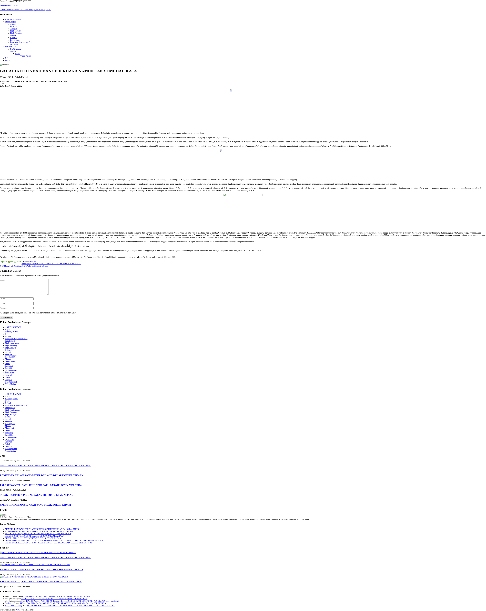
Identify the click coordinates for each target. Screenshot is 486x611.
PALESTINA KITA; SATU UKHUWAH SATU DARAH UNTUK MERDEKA (41, 485)
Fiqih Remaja (10, 348)
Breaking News (11, 332)
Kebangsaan (15, 40)
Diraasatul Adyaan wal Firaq (21, 42)
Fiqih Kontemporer (12, 343)
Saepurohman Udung (13, 605)
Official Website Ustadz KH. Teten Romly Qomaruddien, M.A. (25, 10)
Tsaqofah (8, 379)
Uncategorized (11, 382)
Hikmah (13, 38)
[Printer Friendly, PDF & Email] (11, 262)
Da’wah (13, 26)
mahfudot (14, 44)
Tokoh (7, 377)
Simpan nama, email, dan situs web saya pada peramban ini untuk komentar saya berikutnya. (40, 313)
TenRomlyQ (10, 603)
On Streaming (15, 49)
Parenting (9, 366)
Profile (7, 60)
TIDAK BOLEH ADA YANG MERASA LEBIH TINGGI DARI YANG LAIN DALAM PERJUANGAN (49, 543)
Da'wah (8, 336)
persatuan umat (11, 370)
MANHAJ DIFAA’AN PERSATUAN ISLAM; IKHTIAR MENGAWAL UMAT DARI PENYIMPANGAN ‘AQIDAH (54, 540)
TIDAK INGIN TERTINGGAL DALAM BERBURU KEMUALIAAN (36, 495)
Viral (18, 610)
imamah (8, 352)
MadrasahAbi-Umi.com (9, 5)
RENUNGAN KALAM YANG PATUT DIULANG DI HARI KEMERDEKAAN (41, 475)
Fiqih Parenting (16, 33)
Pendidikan (9, 368)
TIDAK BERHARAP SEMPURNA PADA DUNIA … (24, 266)
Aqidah (13, 24)
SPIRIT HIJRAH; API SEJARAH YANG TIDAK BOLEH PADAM (35, 504)
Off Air (13, 51)
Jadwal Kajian (10, 47)
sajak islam (9, 373)
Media (17, 53)
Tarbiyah (13, 28)
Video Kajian (25, 56)
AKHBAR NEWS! (13, 19)
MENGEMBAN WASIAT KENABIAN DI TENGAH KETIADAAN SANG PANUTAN (45, 465)
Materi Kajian (10, 22)
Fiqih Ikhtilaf (15, 31)
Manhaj (13, 35)
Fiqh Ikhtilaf (10, 341)
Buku (7, 58)
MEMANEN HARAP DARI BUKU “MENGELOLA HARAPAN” (51, 263)
